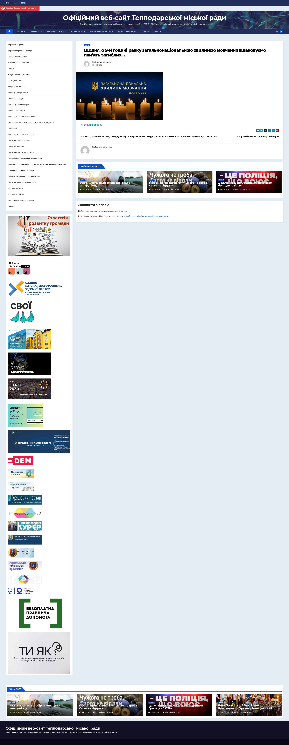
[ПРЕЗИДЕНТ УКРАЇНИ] (39, 473)
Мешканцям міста (15, 188)
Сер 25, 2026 (225, 712)
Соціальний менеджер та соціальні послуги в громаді (31, 122)
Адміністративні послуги (18, 104)
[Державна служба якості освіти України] (39, 591)
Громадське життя (15, 81)
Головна (20, 31)
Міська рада (77, 31)
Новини (87, 45)
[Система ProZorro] (39, 513)
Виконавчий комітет (103, 62)
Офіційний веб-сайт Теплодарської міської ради (144, 18)
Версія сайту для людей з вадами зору (21, 8)
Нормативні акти (127, 31)
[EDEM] (39, 460)
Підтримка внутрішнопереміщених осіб (25, 158)
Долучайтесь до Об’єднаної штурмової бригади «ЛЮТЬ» (245, 184)
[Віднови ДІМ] (39, 339)
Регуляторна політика (17, 57)
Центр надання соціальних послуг (22, 182)
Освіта (11, 69)
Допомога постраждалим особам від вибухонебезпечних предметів (37, 164)
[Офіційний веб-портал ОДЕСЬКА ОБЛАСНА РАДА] (39, 553)
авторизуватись (119, 211)
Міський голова (55, 31)
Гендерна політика (16, 146)
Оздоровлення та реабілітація (21, 170)
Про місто (35, 31)
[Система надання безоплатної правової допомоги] (39, 613)
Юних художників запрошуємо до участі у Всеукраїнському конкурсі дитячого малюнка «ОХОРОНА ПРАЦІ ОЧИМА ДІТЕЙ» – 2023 (149, 136)
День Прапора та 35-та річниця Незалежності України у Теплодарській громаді (245, 708)
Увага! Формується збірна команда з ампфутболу (105, 184)
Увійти (145, 31)
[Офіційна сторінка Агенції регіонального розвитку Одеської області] (39, 288)
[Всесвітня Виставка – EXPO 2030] (39, 388)
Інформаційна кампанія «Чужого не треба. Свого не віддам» (178, 184)
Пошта (157, 31)
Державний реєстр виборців (20, 51)
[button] (277, 31)
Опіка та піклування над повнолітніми (24, 176)
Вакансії (11, 206)
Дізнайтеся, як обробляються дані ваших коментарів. (146, 216)
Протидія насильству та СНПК (21, 152)
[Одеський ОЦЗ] (39, 566)
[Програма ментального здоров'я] (39, 653)
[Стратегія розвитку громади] (39, 236)
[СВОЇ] (39, 312)
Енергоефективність (17, 87)
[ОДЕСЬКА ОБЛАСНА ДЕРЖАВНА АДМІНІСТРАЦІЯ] (39, 540)
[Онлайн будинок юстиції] (39, 579)
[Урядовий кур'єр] (39, 526)
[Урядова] (39, 441)
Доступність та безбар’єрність (21, 134)
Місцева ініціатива (16, 194)
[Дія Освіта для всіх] (39, 268)
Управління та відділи (101, 31)
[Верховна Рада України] (39, 486)
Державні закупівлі (16, 45)
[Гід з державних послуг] (39, 414)
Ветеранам (12, 128)
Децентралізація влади (18, 93)
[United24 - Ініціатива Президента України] (39, 364)
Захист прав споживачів (18, 63)
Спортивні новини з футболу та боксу (257, 136)
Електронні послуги (16, 110)
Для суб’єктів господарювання (21, 200)
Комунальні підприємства (19, 75)
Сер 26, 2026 (17, 712)
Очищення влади (15, 99)
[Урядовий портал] (39, 500)
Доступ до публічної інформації (21, 116)
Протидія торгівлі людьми (19, 140)
